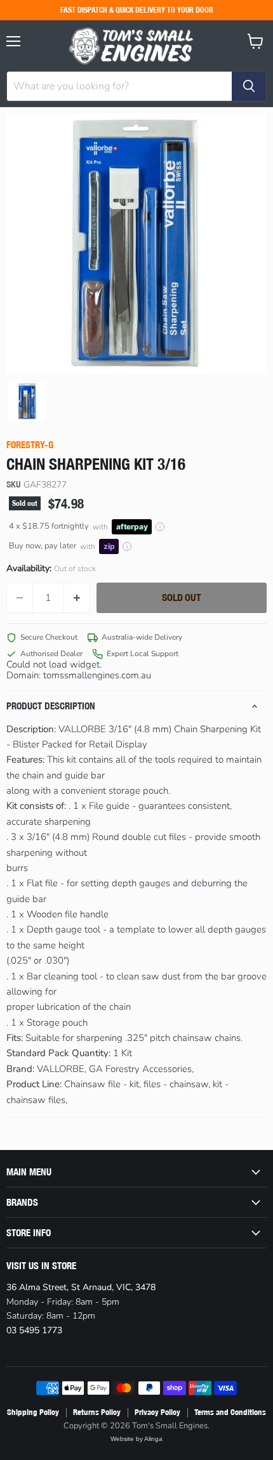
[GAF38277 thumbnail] (27, 401)
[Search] (249, 86)
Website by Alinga (136, 1438)
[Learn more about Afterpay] (160, 526)
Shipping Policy (33, 1412)
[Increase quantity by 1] (77, 598)
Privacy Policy (157, 1412)
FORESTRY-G (29, 444)
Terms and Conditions (230, 1412)
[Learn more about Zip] (127, 546)
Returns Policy (97, 1412)
